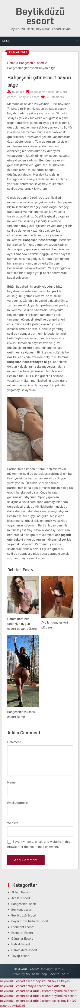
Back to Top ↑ (59, 974)
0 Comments (55, 97)
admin (20, 91)
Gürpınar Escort (22, 938)
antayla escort (36, 986)
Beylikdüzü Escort (23, 915)
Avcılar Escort (20, 898)
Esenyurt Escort (28, 97)
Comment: (14, 742)
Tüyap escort (20, 956)
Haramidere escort (24, 950)
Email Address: (17, 802)
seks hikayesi (61, 981)
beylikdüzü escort (12, 981)
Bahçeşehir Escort (31, 63)
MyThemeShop (36, 974)
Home (11, 63)
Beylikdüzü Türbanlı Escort (29, 921)
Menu (6, 41)
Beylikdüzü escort (40, 15)
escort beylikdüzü (38, 981)
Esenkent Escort (22, 927)
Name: (11, 782)
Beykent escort (21, 909)
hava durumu (56, 986)
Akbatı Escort (20, 892)
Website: (13, 823)
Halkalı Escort (20, 944)
